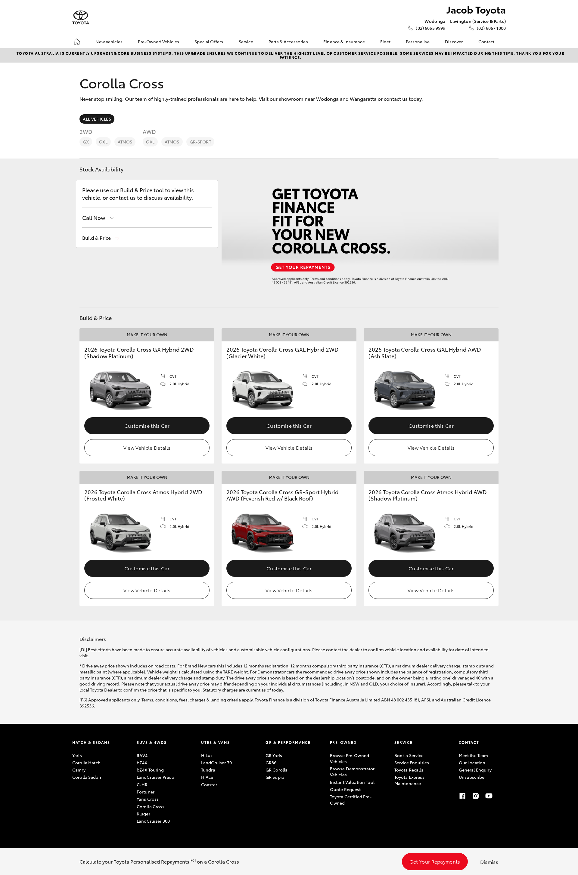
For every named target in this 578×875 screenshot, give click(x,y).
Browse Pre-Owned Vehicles (349, 758)
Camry (78, 770)
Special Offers (208, 42)
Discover (454, 42)
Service (246, 42)
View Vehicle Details (146, 447)
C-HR (142, 784)
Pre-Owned (343, 742)
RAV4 (142, 755)
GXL (103, 142)
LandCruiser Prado (155, 777)
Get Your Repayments (434, 861)
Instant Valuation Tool (352, 782)
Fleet (385, 42)
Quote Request (345, 789)
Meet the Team (473, 755)
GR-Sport (200, 142)
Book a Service (409, 755)
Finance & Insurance (344, 42)
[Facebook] (462, 796)
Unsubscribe (472, 777)
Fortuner (145, 792)
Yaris (77, 755)
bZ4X (142, 762)
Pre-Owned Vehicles (158, 42)
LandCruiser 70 (216, 762)
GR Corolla (276, 770)
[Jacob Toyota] (80, 18)
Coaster (209, 784)
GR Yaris (274, 755)
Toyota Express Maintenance (409, 780)
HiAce (207, 777)
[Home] (76, 41)
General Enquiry (475, 770)
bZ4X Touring (150, 770)
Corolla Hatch (86, 762)
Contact (486, 42)
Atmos (125, 142)
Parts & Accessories (288, 42)
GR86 (271, 762)
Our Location (472, 762)
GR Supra (275, 777)
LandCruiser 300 (153, 821)
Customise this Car (146, 425)
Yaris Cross (148, 799)
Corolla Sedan (86, 777)
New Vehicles (109, 42)
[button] (101, 237)
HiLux (207, 755)
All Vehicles (97, 119)
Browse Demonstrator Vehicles (352, 772)
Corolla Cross (150, 806)
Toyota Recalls (408, 770)
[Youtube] (489, 796)
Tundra (208, 770)
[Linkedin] (502, 796)
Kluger (143, 814)
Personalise (418, 42)
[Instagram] (475, 796)
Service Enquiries (411, 762)
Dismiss (489, 861)
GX (86, 142)
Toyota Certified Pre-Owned (350, 799)
